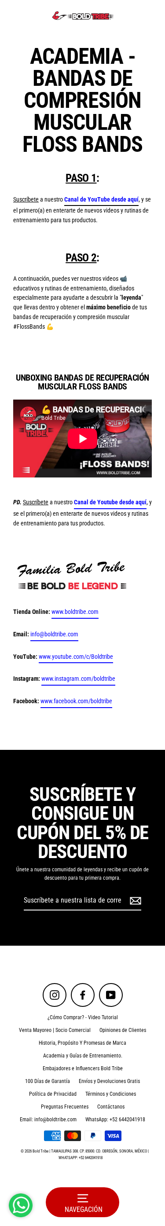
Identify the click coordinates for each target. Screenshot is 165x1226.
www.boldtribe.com (75, 611)
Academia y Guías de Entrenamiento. (82, 1056)
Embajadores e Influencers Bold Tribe (83, 1068)
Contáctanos (111, 1107)
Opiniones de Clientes (122, 1030)
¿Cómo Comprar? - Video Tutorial (83, 1017)
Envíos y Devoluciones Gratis (109, 1081)
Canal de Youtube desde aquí (110, 502)
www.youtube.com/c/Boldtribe (76, 656)
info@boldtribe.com (54, 634)
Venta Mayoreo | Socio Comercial (55, 1030)
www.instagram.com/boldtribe (78, 678)
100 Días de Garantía (47, 1081)
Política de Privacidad (53, 1094)
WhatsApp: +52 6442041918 (115, 1119)
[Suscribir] (134, 900)
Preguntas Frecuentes (64, 1107)
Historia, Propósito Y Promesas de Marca (82, 1043)
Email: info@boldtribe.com (48, 1119)
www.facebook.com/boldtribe (76, 701)
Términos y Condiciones (110, 1094)
